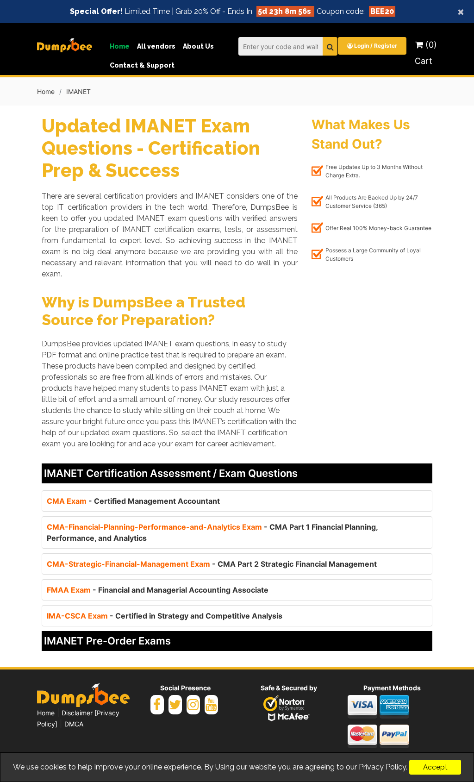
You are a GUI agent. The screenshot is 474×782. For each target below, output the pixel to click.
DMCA (73, 724)
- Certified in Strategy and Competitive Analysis (164, 615)
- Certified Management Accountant (133, 501)
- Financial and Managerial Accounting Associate (157, 589)
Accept (435, 767)
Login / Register (375, 45)
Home (120, 46)
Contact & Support (142, 65)
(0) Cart (426, 53)
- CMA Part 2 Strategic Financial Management (212, 564)
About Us (198, 46)
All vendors (156, 46)
